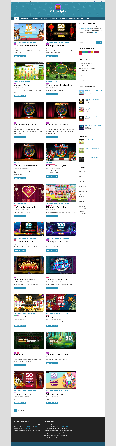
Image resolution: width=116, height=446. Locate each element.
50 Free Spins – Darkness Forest (57, 354)
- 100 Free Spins (49, 238)
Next (22, 411)
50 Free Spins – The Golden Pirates (25, 46)
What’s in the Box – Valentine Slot (25, 207)
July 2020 (81, 196)
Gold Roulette (18, 354)
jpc (15, 44)
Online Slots (34, 18)
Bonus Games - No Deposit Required (22, 81)
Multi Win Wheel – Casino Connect (25, 166)
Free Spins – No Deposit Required (29, 1)
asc (80, 51)
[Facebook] (94, 1)
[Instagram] (101, 1)
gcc (15, 315)
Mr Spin (17, 48)
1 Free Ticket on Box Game (52, 81)
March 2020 (82, 206)
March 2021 (82, 176)
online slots (38, 426)
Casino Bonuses (24, 18)
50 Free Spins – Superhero (55, 317)
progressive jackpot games (31, 428)
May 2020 (81, 201)
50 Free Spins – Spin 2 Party (23, 394)
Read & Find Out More (20, 56)
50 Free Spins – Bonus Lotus (55, 46)
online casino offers (86, 28)
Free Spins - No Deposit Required (28, 42)
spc (53, 164)
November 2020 (83, 186)
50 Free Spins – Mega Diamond (24, 317)
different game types (27, 426)
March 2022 (82, 171)
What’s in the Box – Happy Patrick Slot (59, 85)
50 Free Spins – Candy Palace (56, 207)
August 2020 (82, 194)
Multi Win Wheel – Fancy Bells (56, 166)
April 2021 (81, 174)
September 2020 (83, 191)
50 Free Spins (58, 11)
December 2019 (83, 214)
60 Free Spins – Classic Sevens (24, 242)
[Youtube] (96, 1)
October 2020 (82, 189)
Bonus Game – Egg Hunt (22, 85)
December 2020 (83, 184)
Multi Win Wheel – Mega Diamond (25, 125)
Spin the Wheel (17, 121)
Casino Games (43, 18)
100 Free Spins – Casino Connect (57, 242)
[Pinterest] (100, 1)
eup (83, 51)
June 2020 (81, 199)
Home (16, 18)
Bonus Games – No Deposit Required (88, 66)
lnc (92, 51)
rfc (95, 51)
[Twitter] (98, 1)
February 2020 (82, 209)
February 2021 (82, 179)
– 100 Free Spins (83, 70)
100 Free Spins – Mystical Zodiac (57, 279)
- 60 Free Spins (17, 238)
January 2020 (82, 211)
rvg (50, 164)
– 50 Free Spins (82, 75)
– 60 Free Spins (82, 78)
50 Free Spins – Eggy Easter (55, 394)
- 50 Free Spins (17, 42)
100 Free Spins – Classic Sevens (24, 279)
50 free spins (53, 18)
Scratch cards (85, 18)
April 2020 (81, 204)
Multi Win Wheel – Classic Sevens (57, 125)
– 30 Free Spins (82, 73)
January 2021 (82, 181)
